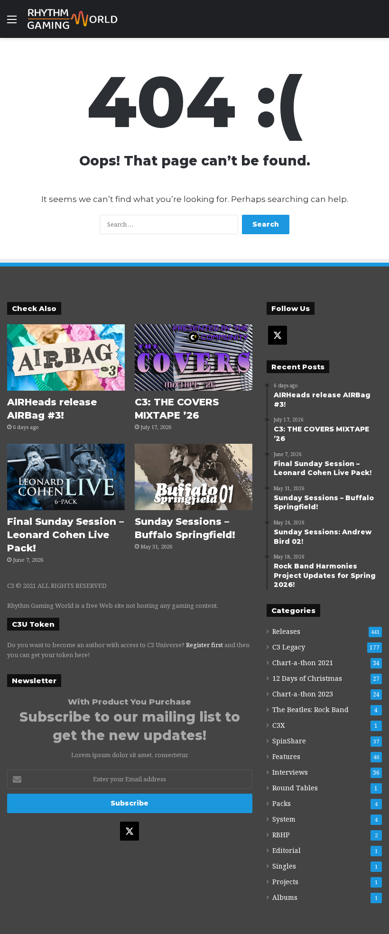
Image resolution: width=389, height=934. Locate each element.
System (284, 819)
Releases (286, 631)
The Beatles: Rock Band (310, 709)
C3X (278, 725)
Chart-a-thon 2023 (302, 693)
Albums (284, 897)
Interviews (290, 772)
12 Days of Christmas (307, 678)
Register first (204, 645)
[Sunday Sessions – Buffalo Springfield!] (193, 477)
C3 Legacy (288, 646)
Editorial (286, 850)
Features (286, 756)
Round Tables (295, 787)
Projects (285, 881)
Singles (284, 865)
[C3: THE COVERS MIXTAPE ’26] (193, 357)
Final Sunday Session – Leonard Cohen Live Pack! (65, 535)
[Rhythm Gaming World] (73, 19)
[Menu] (12, 22)
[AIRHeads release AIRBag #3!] (66, 357)
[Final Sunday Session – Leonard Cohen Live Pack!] (66, 477)
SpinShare (289, 740)
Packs (281, 803)
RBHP (281, 834)
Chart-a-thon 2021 (302, 662)
